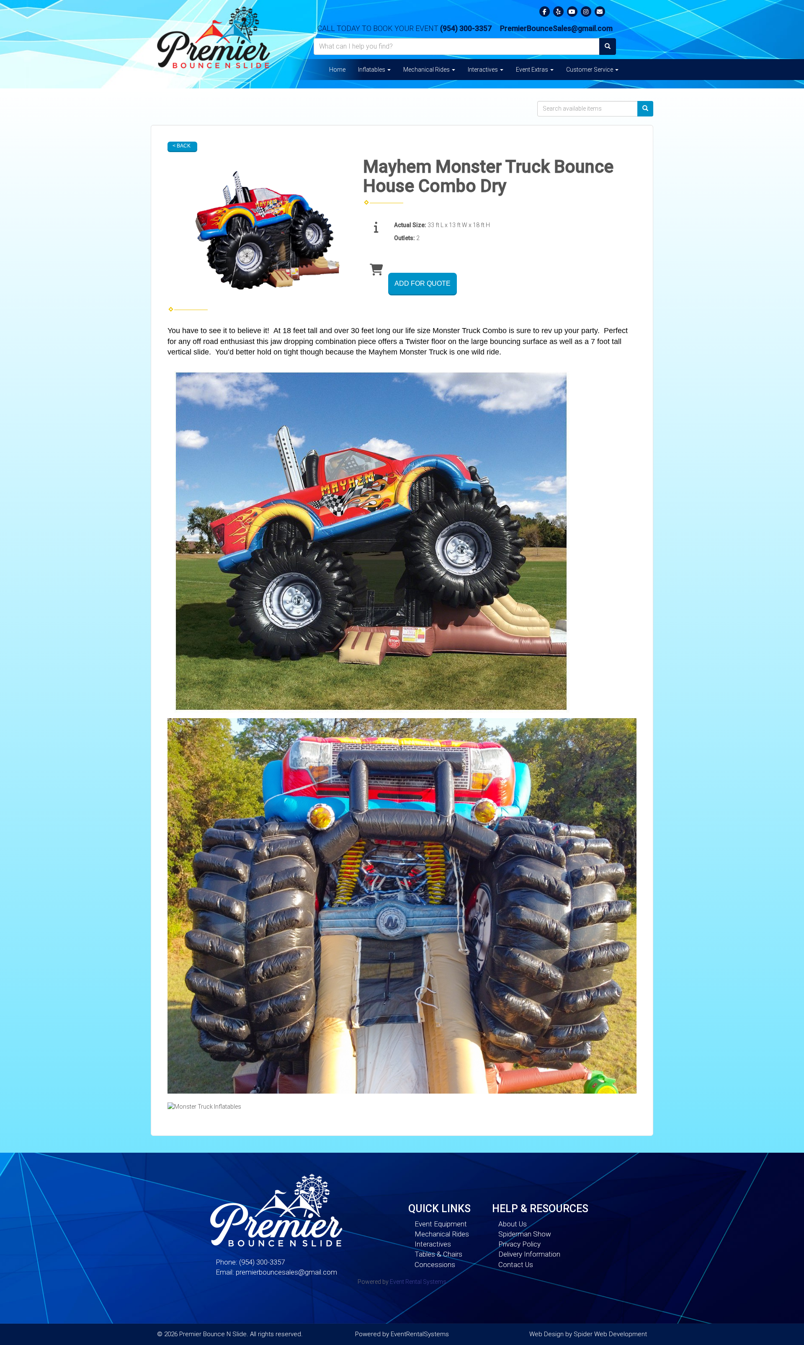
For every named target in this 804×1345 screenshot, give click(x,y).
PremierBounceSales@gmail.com (556, 28)
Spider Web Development (610, 1334)
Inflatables (372, 69)
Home (337, 69)
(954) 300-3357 (466, 28)
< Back (182, 146)
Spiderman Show (524, 1234)
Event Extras (532, 69)
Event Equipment (441, 1224)
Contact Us (515, 1264)
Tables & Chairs (438, 1254)
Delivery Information (529, 1254)
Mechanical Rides (427, 69)
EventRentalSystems (420, 1334)
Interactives (483, 69)
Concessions (435, 1264)
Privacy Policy (519, 1244)
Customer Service (590, 69)
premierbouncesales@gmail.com (286, 1272)
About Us (512, 1224)
